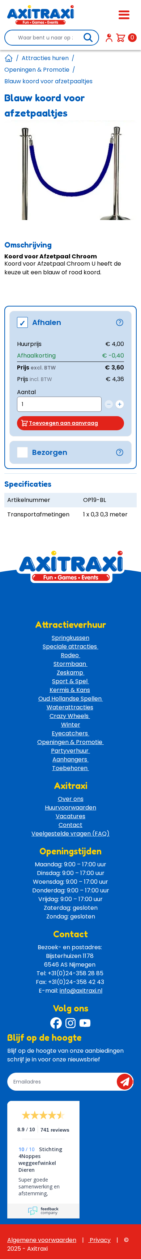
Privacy (99, 1240)
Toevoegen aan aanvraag (63, 423)
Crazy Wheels (70, 716)
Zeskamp (71, 672)
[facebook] (56, 1023)
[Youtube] (85, 1023)
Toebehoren (70, 768)
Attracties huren (45, 58)
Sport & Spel (70, 681)
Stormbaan (70, 664)
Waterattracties (70, 707)
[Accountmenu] (109, 37)
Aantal (26, 392)
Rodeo (70, 655)
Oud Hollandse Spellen (70, 698)
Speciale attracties (70, 646)
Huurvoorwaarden (70, 807)
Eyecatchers (70, 733)
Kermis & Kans (70, 690)
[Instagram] (70, 1023)
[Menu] (124, 15)
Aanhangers (70, 759)
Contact (70, 825)
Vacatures (70, 816)
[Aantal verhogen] (119, 404)
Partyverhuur (70, 751)
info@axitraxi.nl (81, 991)
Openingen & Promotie (36, 70)
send (127, 1081)
